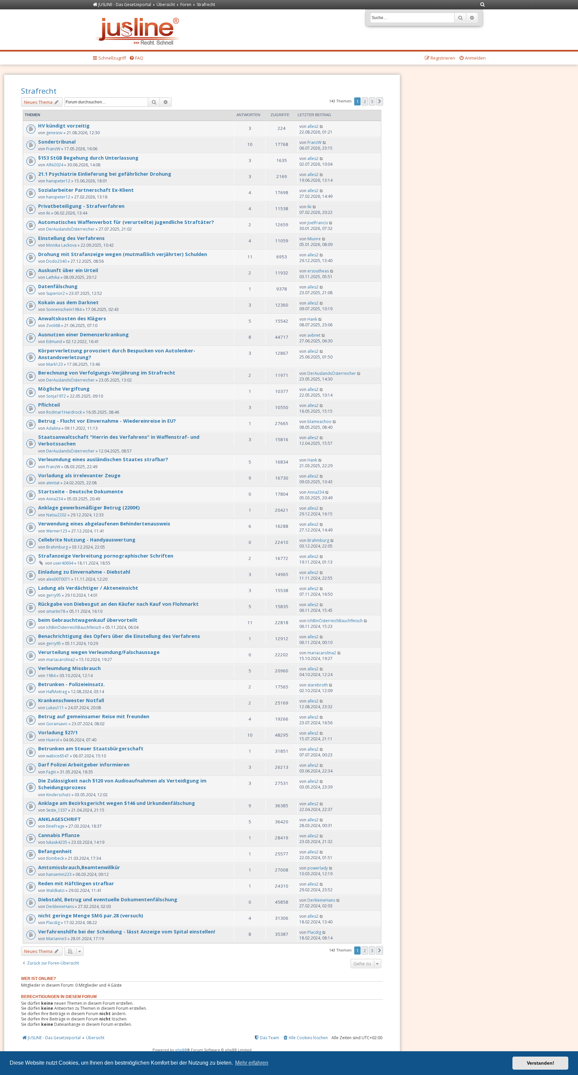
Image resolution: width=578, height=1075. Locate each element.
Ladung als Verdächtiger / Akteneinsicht (88, 587)
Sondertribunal (57, 141)
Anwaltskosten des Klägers (72, 318)
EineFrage (55, 826)
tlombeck (55, 858)
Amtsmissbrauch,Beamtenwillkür (79, 867)
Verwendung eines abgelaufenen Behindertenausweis (104, 523)
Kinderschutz (58, 795)
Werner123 (56, 531)
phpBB (181, 1049)
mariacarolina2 (60, 659)
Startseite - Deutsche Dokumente (80, 491)
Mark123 (54, 364)
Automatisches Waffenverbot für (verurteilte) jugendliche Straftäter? (126, 222)
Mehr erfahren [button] (251, 1063)
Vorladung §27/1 (58, 732)
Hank (312, 319)
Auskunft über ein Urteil (68, 270)
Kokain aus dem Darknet (68, 302)
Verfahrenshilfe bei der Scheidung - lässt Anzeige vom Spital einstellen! (126, 931)
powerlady (317, 868)
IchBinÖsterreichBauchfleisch (73, 627)
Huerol (52, 740)
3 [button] (372, 101)
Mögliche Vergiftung (64, 388)
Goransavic (57, 724)
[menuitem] (483, 4)
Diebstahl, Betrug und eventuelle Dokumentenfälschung (107, 899)
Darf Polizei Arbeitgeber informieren (83, 764)
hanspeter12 (58, 181)
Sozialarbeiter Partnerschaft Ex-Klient (86, 189)
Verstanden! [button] (540, 1063)
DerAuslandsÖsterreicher (70, 229)
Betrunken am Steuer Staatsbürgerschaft (90, 748)
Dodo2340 (56, 261)
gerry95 (53, 595)
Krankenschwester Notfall (71, 700)
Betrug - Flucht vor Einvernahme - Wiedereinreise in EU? (107, 420)
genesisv (54, 133)
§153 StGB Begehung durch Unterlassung (88, 157)
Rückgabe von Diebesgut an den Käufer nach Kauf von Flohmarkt (118, 603)
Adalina (53, 428)
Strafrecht (39, 91)
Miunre (314, 239)
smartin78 (55, 611)
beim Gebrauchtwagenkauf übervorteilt (87, 619)
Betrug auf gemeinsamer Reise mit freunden (93, 716)
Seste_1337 (56, 810)
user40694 (63, 563)
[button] (379, 101)
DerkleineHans (60, 906)
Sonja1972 (56, 396)
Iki (48, 213)
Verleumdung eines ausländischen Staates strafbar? (103, 459)
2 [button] (365, 101)
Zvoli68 (53, 325)
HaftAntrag (56, 691)
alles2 (312, 126)
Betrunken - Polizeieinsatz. (71, 684)
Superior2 (55, 293)
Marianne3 (56, 938)
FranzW (53, 149)
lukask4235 (56, 842)
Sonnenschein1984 (64, 309)
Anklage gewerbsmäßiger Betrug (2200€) (89, 507)
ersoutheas (318, 271)
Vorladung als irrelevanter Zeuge (79, 475)
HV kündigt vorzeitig (64, 125)
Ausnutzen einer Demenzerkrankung (83, 334)
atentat (53, 483)
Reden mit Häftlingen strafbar (76, 883)
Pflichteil (49, 404)
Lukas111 (55, 708)
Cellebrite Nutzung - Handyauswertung (86, 539)
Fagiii (51, 772)
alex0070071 (58, 579)
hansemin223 (59, 874)
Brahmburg (57, 547)
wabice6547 (57, 756)
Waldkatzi (55, 890)
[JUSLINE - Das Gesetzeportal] (139, 29)
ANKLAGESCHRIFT (59, 819)
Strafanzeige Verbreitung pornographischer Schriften (105, 555)
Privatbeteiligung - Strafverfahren (81, 205)
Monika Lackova (61, 245)
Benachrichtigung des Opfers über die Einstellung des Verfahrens (119, 636)
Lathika (53, 277)
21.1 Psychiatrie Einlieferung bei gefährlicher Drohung (104, 173)
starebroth (317, 685)
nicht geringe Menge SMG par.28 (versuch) (90, 915)
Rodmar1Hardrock (64, 412)
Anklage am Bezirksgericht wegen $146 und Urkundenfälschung (116, 803)
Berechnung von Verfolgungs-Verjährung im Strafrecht (106, 372)
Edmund (54, 341)
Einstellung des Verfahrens (71, 238)
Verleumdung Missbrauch (69, 668)
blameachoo (319, 421)
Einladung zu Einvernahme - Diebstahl (84, 571)
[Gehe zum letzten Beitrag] (321, 126)
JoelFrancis (317, 223)
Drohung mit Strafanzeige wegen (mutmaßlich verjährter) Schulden (122, 254)
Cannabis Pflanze (59, 835)
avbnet (313, 335)
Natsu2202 (56, 515)
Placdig (53, 922)
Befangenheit (55, 851)
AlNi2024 (54, 165)
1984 (51, 675)
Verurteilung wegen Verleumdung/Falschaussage (99, 652)
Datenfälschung (58, 286)
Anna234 (54, 499)
